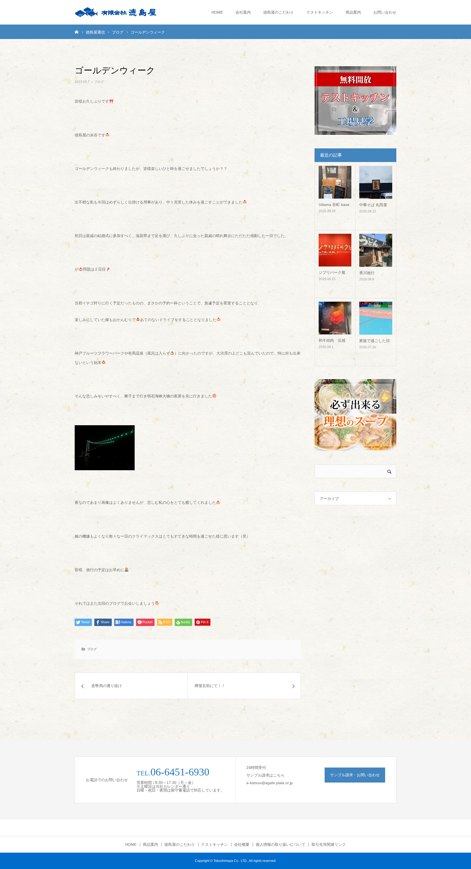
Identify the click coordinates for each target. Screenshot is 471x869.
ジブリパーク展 (332, 272)
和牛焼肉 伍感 (332, 340)
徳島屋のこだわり (278, 12)
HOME (217, 12)
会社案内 (243, 12)
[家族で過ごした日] (375, 318)
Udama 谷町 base (334, 204)
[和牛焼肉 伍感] (335, 318)
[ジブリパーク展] (335, 250)
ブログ (99, 82)
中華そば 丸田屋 (373, 205)
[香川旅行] (375, 250)
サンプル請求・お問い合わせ (355, 775)
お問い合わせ (384, 12)
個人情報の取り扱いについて (280, 844)
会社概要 (241, 844)
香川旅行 (367, 273)
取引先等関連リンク (329, 844)
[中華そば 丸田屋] (375, 182)
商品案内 (353, 12)
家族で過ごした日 (374, 340)
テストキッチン (319, 12)
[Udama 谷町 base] (335, 182)
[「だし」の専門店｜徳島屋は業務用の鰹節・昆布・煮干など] (115, 12)
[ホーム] (76, 31)
